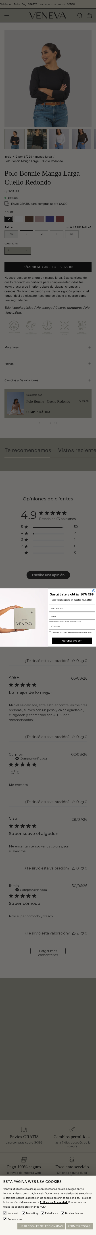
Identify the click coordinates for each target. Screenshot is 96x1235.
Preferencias (15, 1219)
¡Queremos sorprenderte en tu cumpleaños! (64, 621)
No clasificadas (74, 1213)
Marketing (32, 1213)
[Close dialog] (93, 590)
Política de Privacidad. (54, 1202)
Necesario (13, 1213)
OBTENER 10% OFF (72, 640)
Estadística (51, 1213)
